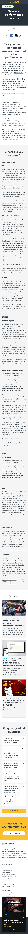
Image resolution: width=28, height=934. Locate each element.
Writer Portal (18, 72)
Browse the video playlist (14, 833)
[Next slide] (17, 929)
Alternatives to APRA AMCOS (9, 874)
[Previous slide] (10, 929)
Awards (3, 868)
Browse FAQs (14, 810)
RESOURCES (5, 29)
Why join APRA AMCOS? (8, 884)
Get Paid (11, 29)
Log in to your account (9, 579)
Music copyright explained (8, 878)
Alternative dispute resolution (9, 876)
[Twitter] (16, 36)
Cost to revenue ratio (7, 872)
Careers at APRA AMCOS (8, 870)
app (11, 72)
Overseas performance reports (9, 30)
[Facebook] (11, 35)
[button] (13, 929)
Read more (7, 926)
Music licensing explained (8, 893)
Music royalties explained (8, 886)
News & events (5, 866)
